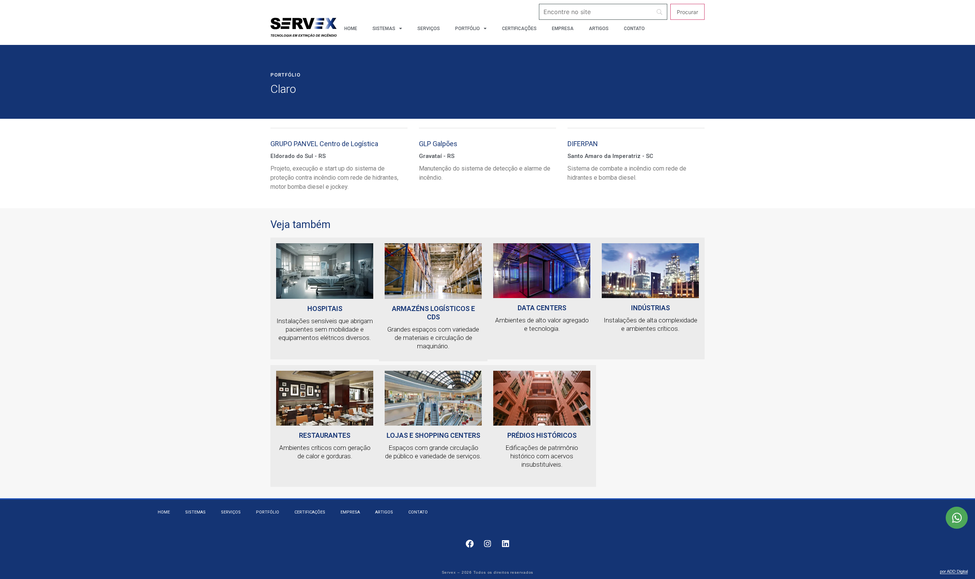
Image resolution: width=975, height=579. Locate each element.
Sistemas (383, 28)
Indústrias (650, 308)
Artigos (599, 28)
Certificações (519, 28)
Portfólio (467, 28)
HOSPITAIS (324, 309)
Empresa (563, 28)
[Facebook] (470, 544)
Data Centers (542, 308)
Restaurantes (324, 435)
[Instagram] (487, 544)
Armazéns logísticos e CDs (433, 313)
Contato (634, 28)
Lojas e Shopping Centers (433, 435)
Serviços (428, 28)
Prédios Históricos (542, 435)
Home (350, 28)
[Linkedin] (505, 544)
